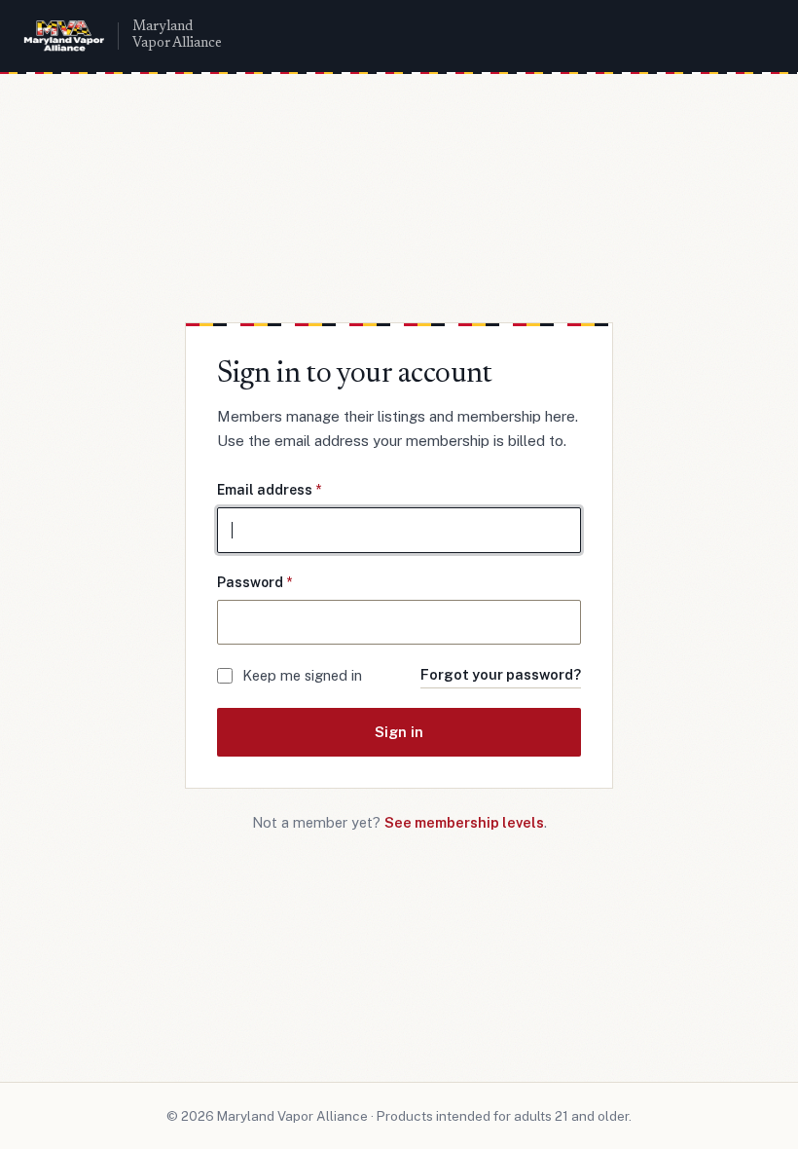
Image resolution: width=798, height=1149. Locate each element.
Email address (269, 490)
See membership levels (464, 822)
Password (254, 582)
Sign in (399, 731)
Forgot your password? (500, 674)
